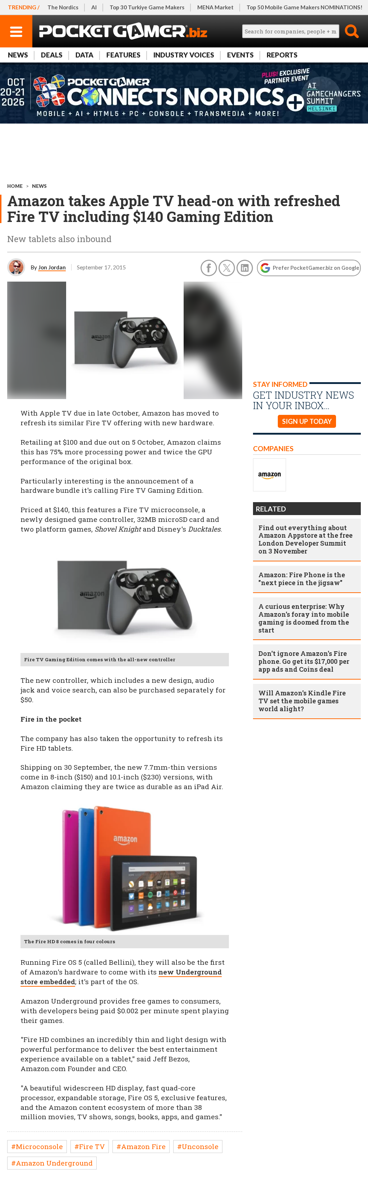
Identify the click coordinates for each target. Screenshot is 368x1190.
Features (123, 55)
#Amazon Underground (52, 1162)
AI (94, 7)
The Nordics (62, 7)
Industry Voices (183, 55)
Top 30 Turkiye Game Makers (147, 7)
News (18, 55)
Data (84, 55)
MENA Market (215, 7)
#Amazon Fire (141, 1146)
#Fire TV (89, 1146)
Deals (52, 55)
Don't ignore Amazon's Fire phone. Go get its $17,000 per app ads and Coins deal (303, 661)
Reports (282, 55)
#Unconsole (197, 1146)
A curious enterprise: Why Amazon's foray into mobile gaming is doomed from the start (303, 618)
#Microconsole (37, 1146)
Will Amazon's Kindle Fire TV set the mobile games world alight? (302, 701)
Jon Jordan (52, 267)
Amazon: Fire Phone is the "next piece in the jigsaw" (301, 578)
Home (15, 186)
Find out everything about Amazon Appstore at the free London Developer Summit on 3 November (305, 539)
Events (240, 55)
